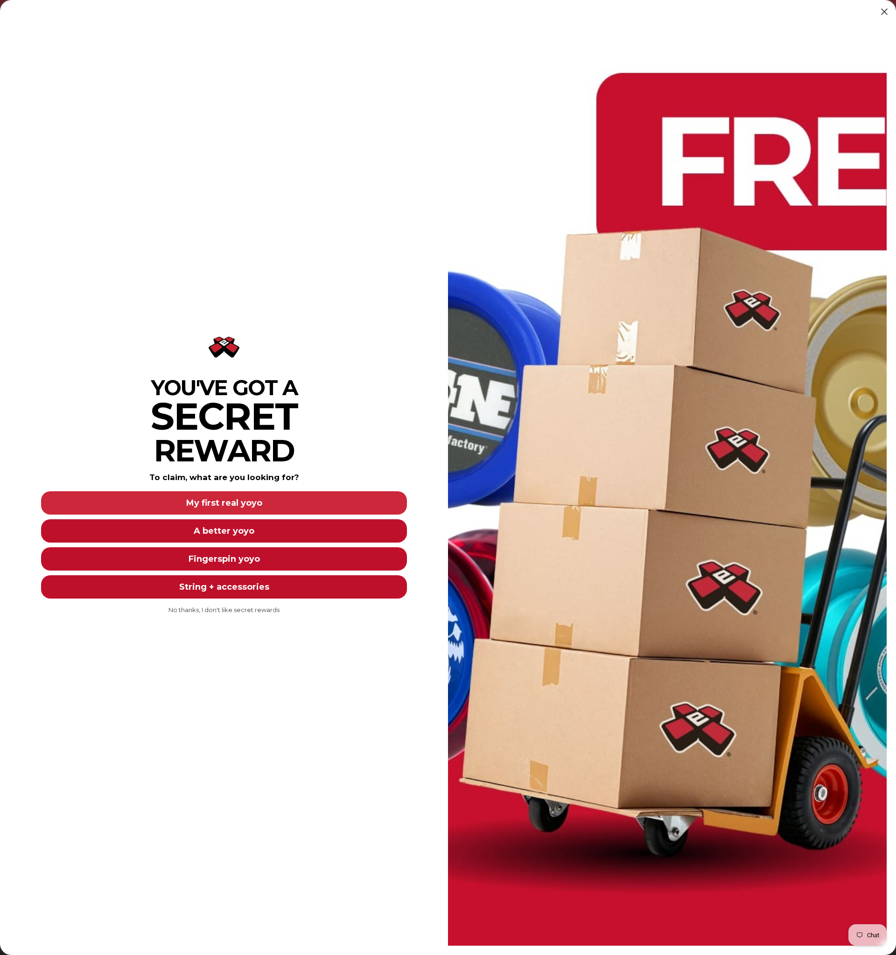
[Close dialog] (884, 12)
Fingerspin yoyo (224, 559)
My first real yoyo (224, 503)
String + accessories (224, 587)
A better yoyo (224, 531)
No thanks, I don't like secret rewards (224, 609)
